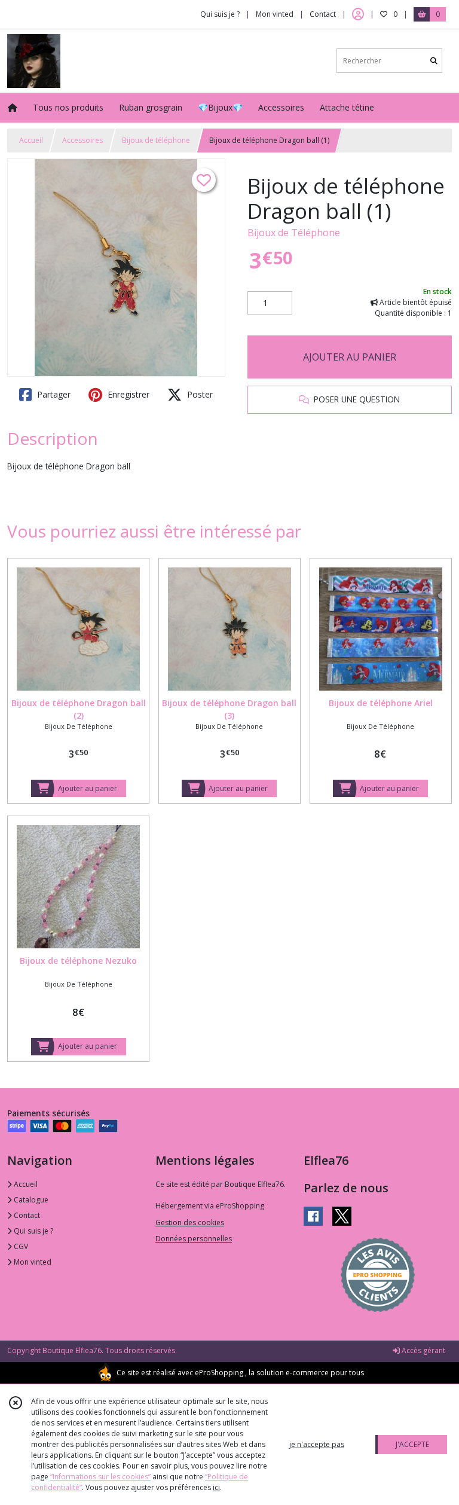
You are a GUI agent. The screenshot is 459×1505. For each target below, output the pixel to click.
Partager (53, 394)
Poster (199, 394)
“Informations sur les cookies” (100, 1477)
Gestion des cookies (189, 1222)
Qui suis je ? (32, 1231)
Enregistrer (127, 394)
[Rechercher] (434, 60)
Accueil (31, 140)
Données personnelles (193, 1239)
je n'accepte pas (316, 1444)
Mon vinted (31, 1262)
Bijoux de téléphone (156, 140)
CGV (20, 1246)
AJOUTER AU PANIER (349, 357)
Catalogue (30, 1200)
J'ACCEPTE (412, 1444)
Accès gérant (422, 1350)
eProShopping (219, 1372)
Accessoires (82, 140)
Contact (323, 14)
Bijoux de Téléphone (293, 232)
